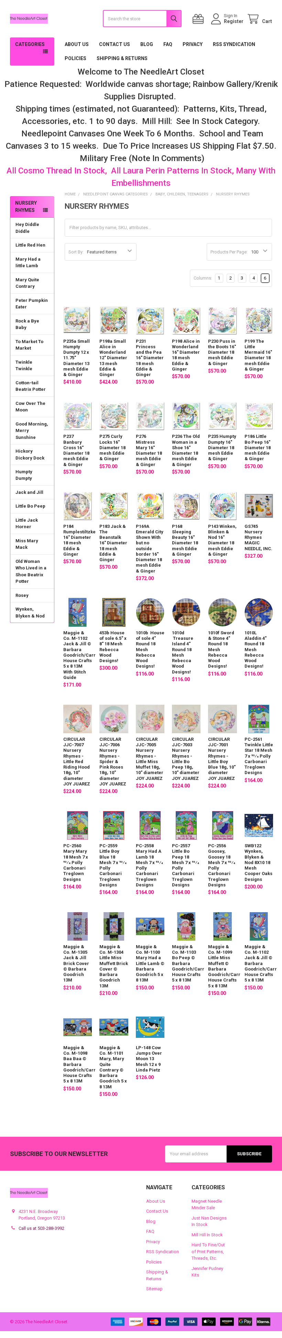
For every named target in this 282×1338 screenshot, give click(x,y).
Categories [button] (30, 44)
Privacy (193, 44)
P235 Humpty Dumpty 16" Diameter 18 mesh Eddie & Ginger (222, 447)
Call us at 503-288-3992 (41, 1228)
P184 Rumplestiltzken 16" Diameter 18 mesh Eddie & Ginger (80, 540)
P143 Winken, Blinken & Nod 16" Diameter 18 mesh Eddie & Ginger (222, 540)
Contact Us (114, 44)
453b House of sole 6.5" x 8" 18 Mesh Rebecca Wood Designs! (113, 646)
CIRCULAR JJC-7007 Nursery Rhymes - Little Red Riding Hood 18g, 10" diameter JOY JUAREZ (76, 761)
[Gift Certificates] (199, 19)
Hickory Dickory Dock (29, 455)
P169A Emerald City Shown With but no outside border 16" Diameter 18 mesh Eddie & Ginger (149, 549)
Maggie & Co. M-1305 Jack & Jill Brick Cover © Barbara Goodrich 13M (76, 963)
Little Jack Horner (26, 524)
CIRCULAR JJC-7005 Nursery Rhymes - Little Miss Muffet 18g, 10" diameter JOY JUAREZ (149, 759)
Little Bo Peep (30, 506)
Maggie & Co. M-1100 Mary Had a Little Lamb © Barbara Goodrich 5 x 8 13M (150, 963)
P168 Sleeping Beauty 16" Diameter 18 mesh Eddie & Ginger (185, 540)
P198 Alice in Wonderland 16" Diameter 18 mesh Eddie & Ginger (186, 355)
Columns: (203, 278)
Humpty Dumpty (23, 475)
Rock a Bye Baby (27, 324)
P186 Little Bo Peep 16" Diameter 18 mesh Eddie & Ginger (258, 447)
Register (233, 21)
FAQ (167, 44)
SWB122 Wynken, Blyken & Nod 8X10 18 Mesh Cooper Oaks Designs (258, 862)
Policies (75, 58)
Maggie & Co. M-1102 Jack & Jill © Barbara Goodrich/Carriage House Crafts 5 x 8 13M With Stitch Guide (84, 655)
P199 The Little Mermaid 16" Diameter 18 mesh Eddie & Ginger (258, 355)
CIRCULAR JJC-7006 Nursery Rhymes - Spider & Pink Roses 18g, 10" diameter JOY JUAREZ (112, 761)
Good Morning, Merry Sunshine (31, 430)
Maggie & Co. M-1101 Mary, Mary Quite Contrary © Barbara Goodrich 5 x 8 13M (113, 1067)
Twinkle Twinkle (23, 366)
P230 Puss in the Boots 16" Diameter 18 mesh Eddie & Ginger (222, 352)
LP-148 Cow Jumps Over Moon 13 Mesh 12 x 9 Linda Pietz (149, 1059)
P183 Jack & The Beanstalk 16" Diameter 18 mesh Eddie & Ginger (113, 543)
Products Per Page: (229, 251)
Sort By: (76, 251)
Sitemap (154, 1288)
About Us (77, 44)
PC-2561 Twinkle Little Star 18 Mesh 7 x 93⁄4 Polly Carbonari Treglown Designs (259, 756)
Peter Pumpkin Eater (31, 304)
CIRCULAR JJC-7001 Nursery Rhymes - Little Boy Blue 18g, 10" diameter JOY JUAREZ (222, 759)
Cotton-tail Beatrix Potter (30, 386)
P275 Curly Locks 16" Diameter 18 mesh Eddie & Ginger (112, 447)
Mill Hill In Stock (207, 1234)
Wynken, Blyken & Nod (30, 612)
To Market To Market (29, 345)
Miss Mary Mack (26, 544)
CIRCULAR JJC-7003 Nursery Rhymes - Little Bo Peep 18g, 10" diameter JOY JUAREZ (185, 759)
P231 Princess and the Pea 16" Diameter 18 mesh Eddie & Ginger (150, 358)
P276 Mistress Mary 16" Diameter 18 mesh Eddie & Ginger (149, 450)
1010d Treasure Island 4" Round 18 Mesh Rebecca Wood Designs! (182, 652)
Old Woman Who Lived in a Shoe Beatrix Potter (30, 571)
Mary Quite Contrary (27, 283)
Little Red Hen (30, 245)
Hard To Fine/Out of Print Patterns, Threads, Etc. (208, 1251)
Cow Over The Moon (30, 407)
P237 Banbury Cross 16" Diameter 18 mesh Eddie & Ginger (76, 450)
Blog (146, 44)
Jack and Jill (29, 492)
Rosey (22, 595)
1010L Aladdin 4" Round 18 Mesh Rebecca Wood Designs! (256, 649)
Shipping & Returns (122, 58)
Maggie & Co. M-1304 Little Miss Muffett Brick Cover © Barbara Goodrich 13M (113, 966)
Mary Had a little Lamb (28, 263)
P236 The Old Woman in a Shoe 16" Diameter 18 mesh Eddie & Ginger (186, 450)
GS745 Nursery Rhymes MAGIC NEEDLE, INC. (258, 537)
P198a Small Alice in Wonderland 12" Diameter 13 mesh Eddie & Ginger (113, 358)
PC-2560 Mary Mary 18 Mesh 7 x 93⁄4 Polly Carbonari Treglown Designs (75, 862)
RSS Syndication (234, 44)
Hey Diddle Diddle (27, 228)
